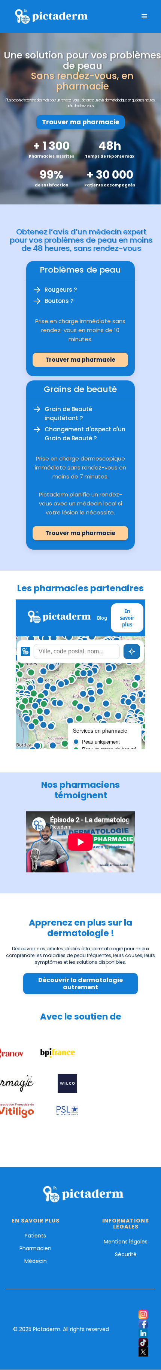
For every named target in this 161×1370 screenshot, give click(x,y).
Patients (35, 1236)
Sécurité (126, 1254)
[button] (145, 16)
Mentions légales (126, 1242)
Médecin (35, 1261)
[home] (49, 16)
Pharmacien (35, 1248)
